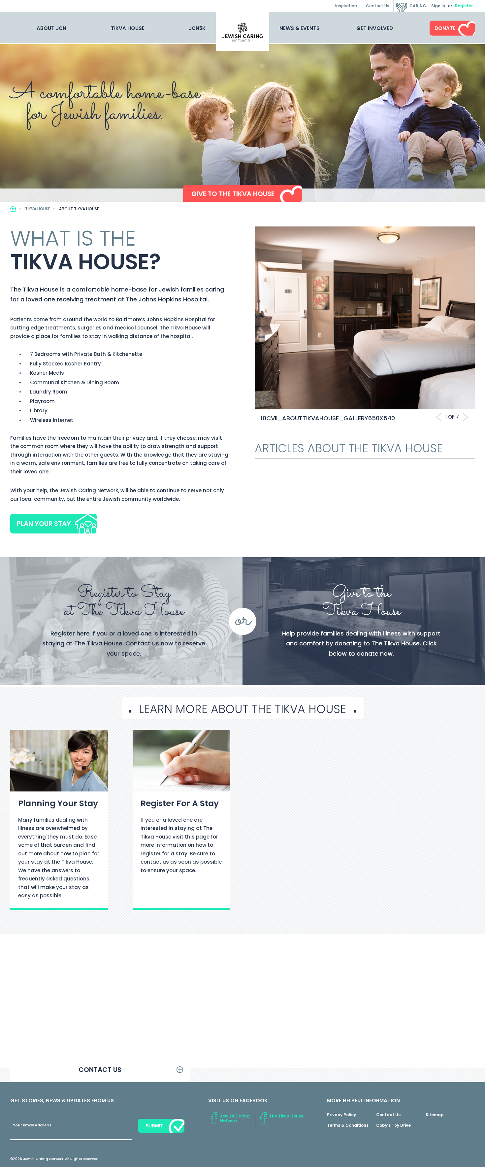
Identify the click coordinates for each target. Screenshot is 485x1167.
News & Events (299, 28)
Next (465, 417)
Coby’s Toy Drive (393, 1125)
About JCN (51, 28)
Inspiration (346, 6)
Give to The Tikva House (233, 193)
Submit (154, 1125)
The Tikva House (286, 1116)
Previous (438, 417)
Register (464, 6)
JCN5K (197, 28)
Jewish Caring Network (235, 1118)
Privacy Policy (341, 1114)
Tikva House (128, 28)
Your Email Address (32, 1125)
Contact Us (377, 6)
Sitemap (435, 1114)
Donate (445, 28)
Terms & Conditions (348, 1125)
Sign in (438, 6)
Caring (417, 6)
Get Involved (374, 28)
